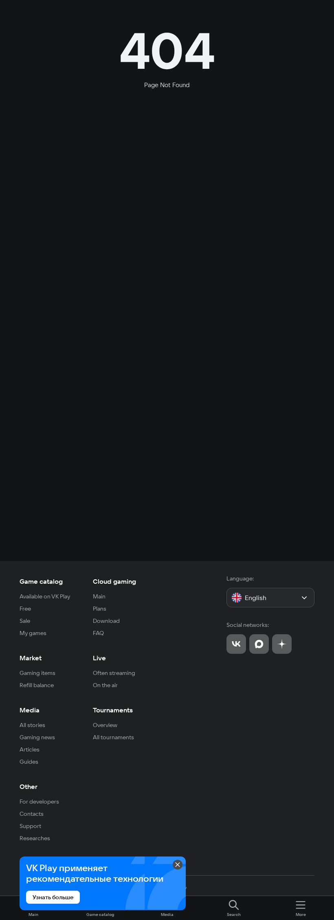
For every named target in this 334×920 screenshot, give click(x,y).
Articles (30, 749)
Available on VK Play (45, 596)
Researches (35, 838)
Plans (99, 608)
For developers (39, 801)
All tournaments (113, 737)
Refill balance (37, 685)
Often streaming (114, 673)
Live (99, 658)
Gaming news (37, 737)
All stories (32, 725)
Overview (105, 725)
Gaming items (37, 673)
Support (30, 826)
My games (33, 633)
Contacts (32, 813)
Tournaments (113, 710)
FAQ (98, 633)
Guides (29, 761)
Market (31, 658)
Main (99, 596)
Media (30, 710)
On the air (105, 685)
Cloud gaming (114, 581)
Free (25, 608)
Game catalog (41, 581)
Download (106, 620)
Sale (25, 620)
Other (28, 786)
